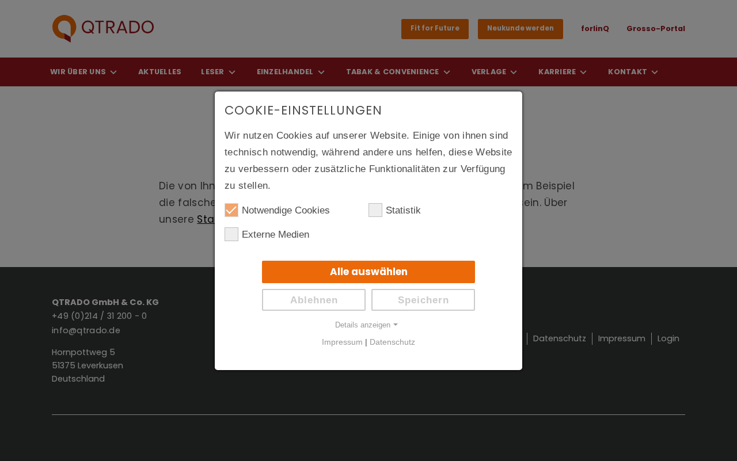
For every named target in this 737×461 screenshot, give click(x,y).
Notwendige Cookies (286, 210)
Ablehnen (314, 300)
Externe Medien (275, 234)
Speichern (423, 300)
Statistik (403, 210)
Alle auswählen (369, 272)
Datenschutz (392, 342)
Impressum (342, 342)
